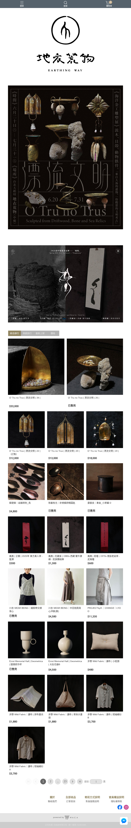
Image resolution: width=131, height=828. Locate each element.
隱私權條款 (116, 801)
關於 (52, 797)
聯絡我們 (52, 801)
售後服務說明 (92, 801)
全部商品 (71, 797)
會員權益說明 (116, 797)
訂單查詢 (70, 801)
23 (65, 781)
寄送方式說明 (92, 797)
